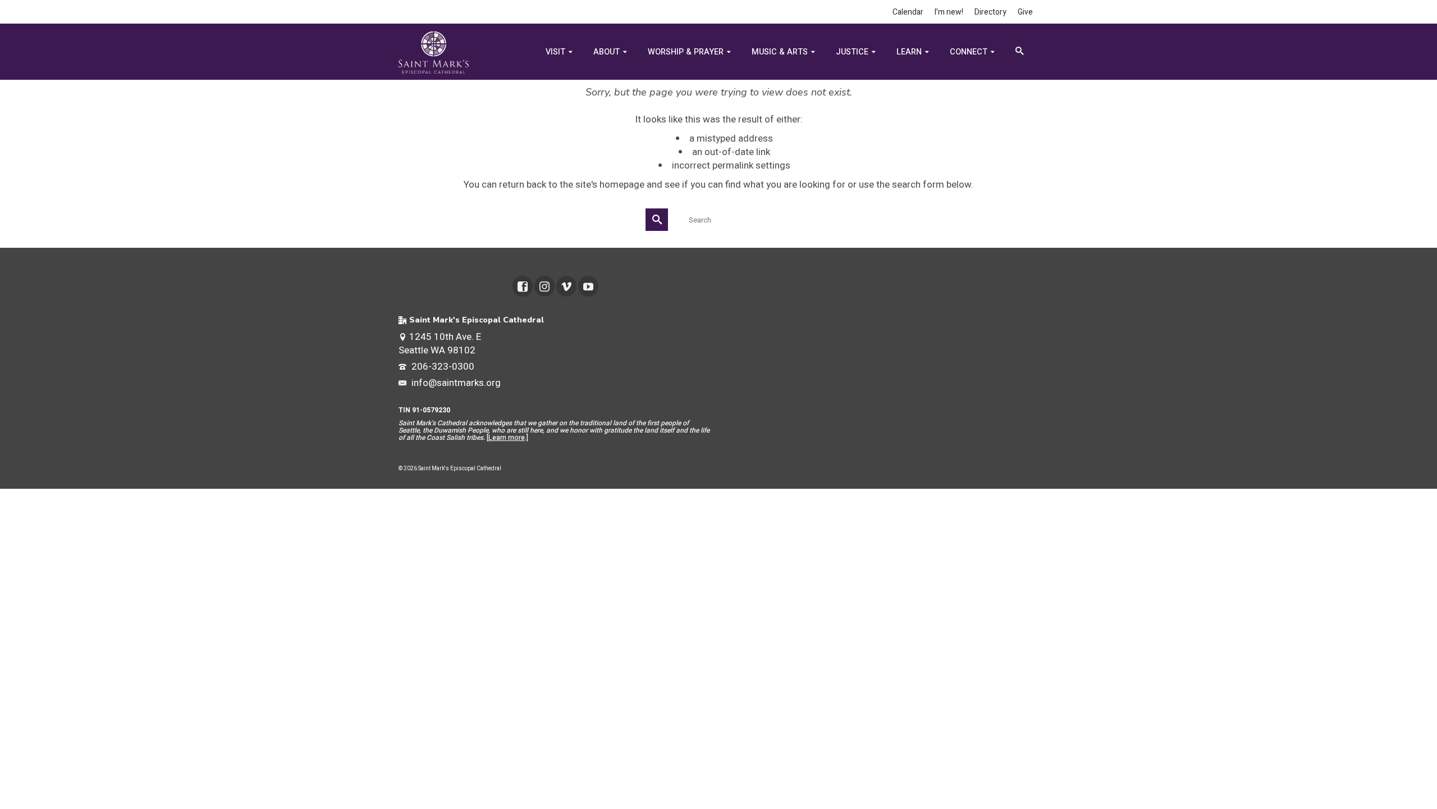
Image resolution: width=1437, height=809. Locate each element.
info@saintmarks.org (455, 383)
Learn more (506, 438)
